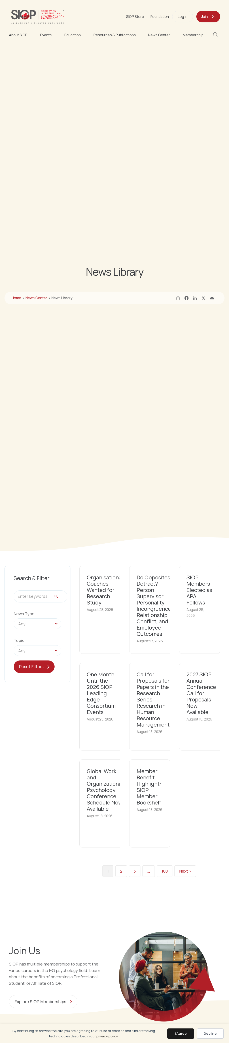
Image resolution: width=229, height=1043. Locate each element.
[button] (216, 34)
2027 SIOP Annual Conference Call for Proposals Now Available (201, 693)
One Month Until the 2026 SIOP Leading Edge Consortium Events (101, 693)
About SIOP (18, 34)
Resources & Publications (114, 34)
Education (72, 34)
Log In (182, 16)
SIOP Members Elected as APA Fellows (199, 590)
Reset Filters (31, 666)
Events (46, 34)
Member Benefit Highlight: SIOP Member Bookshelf (149, 786)
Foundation (160, 16)
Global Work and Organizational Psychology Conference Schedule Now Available (105, 789)
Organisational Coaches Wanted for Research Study (105, 590)
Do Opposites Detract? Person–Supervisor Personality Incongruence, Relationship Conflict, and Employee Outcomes (154, 605)
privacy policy (107, 1036)
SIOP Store (135, 16)
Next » (185, 871)
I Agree (181, 1033)
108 (164, 871)
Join (204, 16)
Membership (193, 34)
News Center (159, 34)
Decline (210, 1033)
